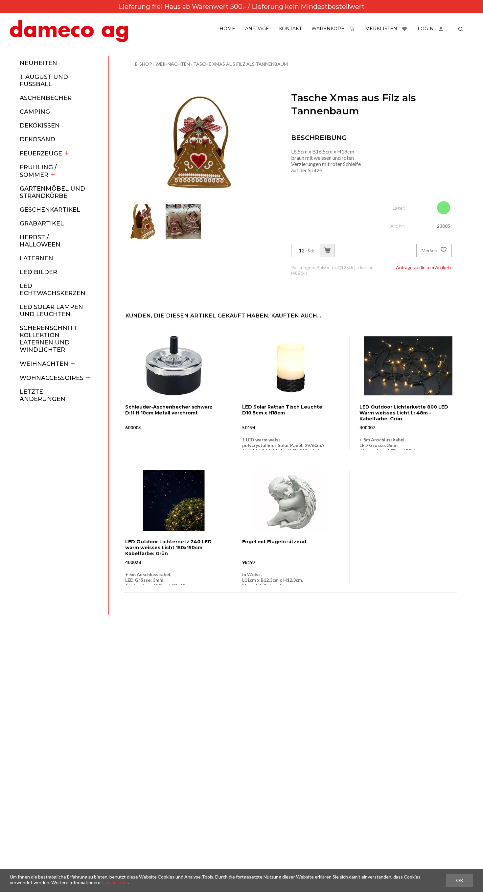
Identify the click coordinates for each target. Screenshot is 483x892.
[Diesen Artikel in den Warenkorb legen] (327, 250)
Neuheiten (38, 63)
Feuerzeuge (41, 153)
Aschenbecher (46, 98)
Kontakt (290, 29)
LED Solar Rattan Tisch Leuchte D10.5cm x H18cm (282, 410)
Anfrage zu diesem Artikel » (424, 267)
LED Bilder (38, 272)
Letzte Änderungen (42, 395)
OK (459, 880)
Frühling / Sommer (38, 171)
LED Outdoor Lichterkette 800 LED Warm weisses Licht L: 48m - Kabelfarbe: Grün (403, 413)
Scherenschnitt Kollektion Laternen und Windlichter (48, 338)
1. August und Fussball (44, 80)
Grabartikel (42, 223)
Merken (430, 250)
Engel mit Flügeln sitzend (274, 542)
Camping (35, 111)
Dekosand (37, 139)
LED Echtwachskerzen (52, 289)
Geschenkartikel (50, 209)
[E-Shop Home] (69, 31)
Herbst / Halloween (40, 241)
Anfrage (257, 29)
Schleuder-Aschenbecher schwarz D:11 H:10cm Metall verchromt (169, 410)
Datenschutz (114, 882)
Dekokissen (40, 125)
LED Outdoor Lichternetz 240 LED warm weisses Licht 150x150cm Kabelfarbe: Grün (168, 547)
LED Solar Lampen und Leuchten (51, 310)
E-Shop (143, 64)
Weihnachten (44, 363)
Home (227, 29)
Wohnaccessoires (51, 378)
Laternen (36, 258)
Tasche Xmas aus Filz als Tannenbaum (240, 64)
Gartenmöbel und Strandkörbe (52, 192)
